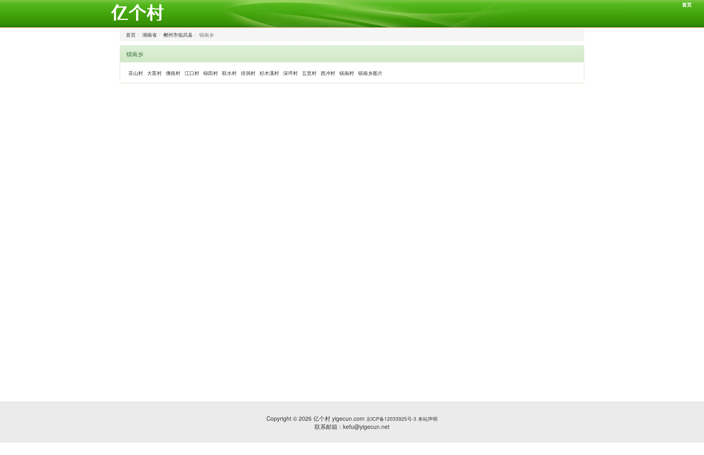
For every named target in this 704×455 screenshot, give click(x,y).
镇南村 (346, 72)
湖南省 (149, 34)
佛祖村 (173, 72)
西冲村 (328, 72)
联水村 (229, 72)
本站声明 (428, 418)
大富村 (154, 72)
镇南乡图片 (370, 72)
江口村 (192, 72)
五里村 (309, 72)
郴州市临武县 (178, 34)
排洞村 (248, 72)
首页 (687, 4)
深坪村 (290, 72)
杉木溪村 (269, 72)
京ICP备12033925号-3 (391, 418)
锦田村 (210, 72)
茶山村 (135, 72)
